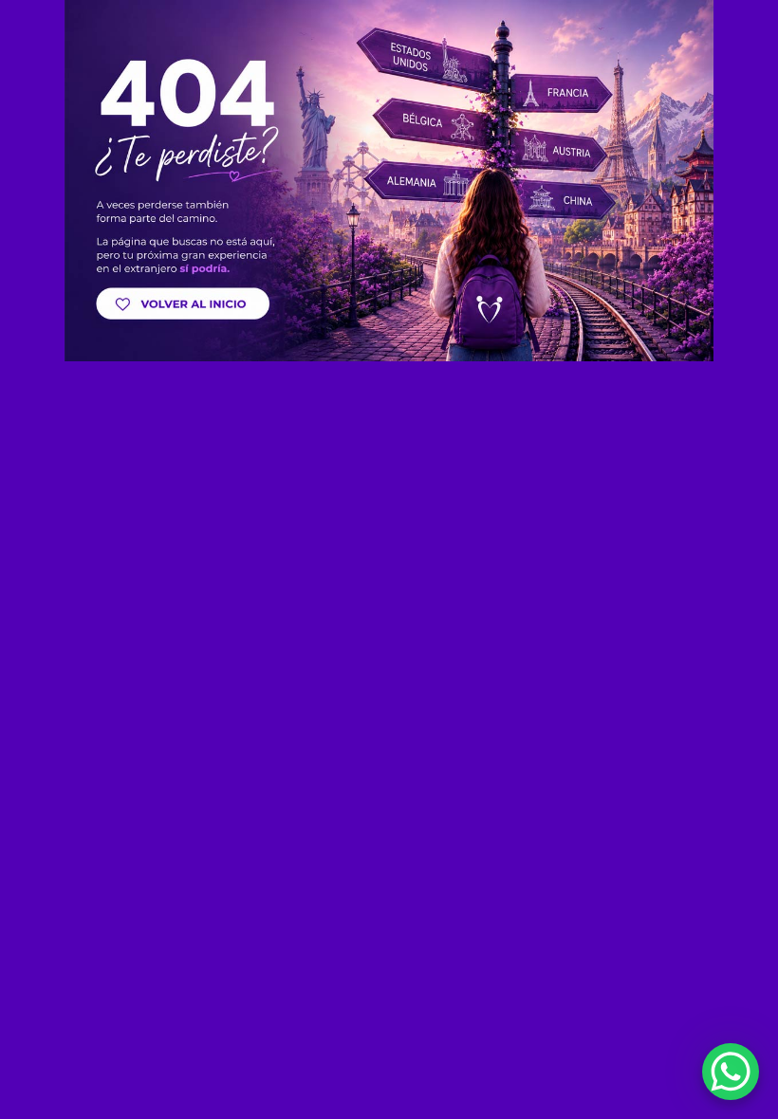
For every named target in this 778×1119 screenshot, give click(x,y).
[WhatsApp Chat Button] (730, 1071)
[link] (389, 180)
